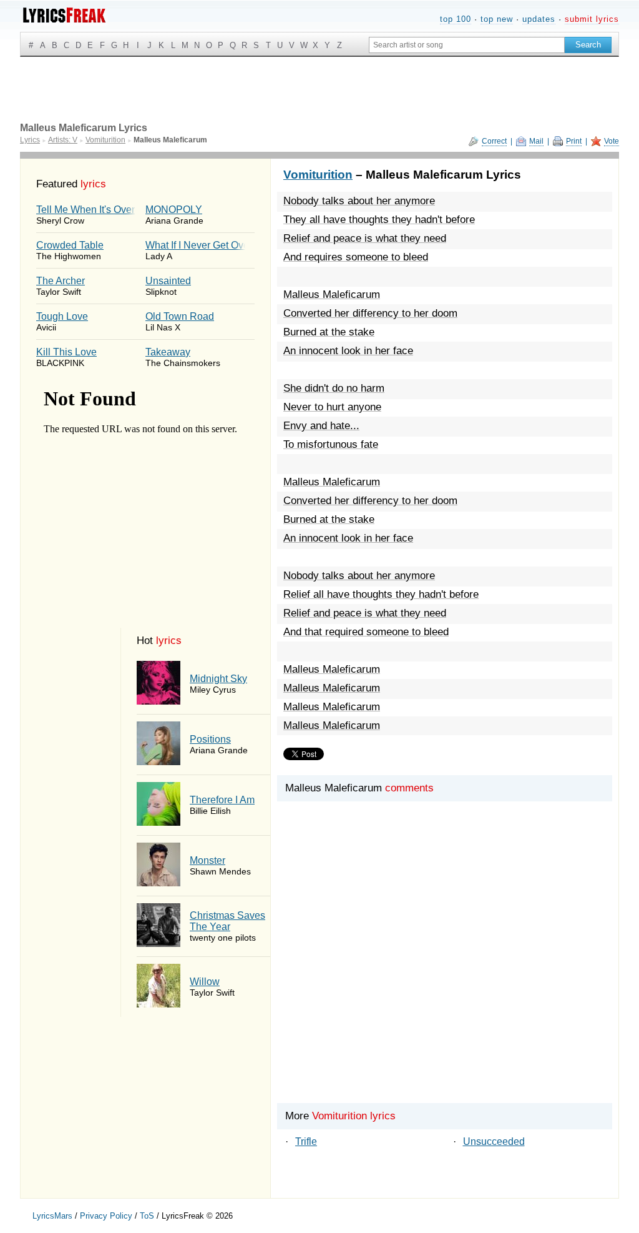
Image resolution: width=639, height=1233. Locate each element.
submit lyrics (592, 19)
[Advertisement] (444, 973)
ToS (147, 1216)
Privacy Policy (106, 1216)
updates (538, 19)
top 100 (455, 19)
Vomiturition (318, 174)
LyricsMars (52, 1216)
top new (496, 19)
